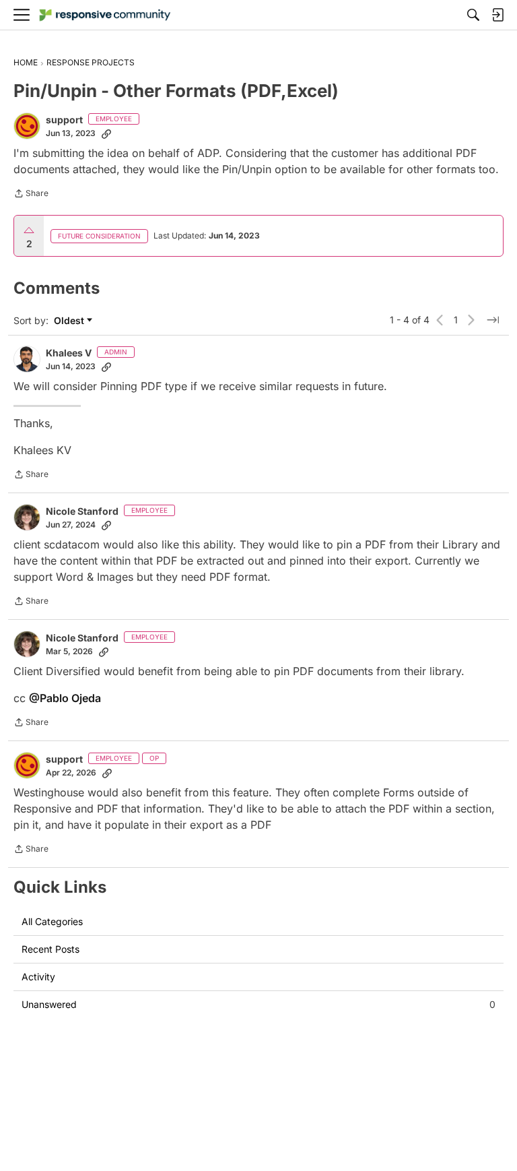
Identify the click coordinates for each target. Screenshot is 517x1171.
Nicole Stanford (82, 511)
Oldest (70, 321)
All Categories (52, 921)
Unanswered (258, 1004)
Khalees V (69, 352)
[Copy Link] (106, 133)
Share (30, 194)
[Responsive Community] (105, 15)
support (64, 119)
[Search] (473, 15)
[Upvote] (29, 230)
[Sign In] (497, 15)
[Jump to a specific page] (493, 320)
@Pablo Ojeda (65, 698)
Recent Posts (50, 949)
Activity (38, 976)
